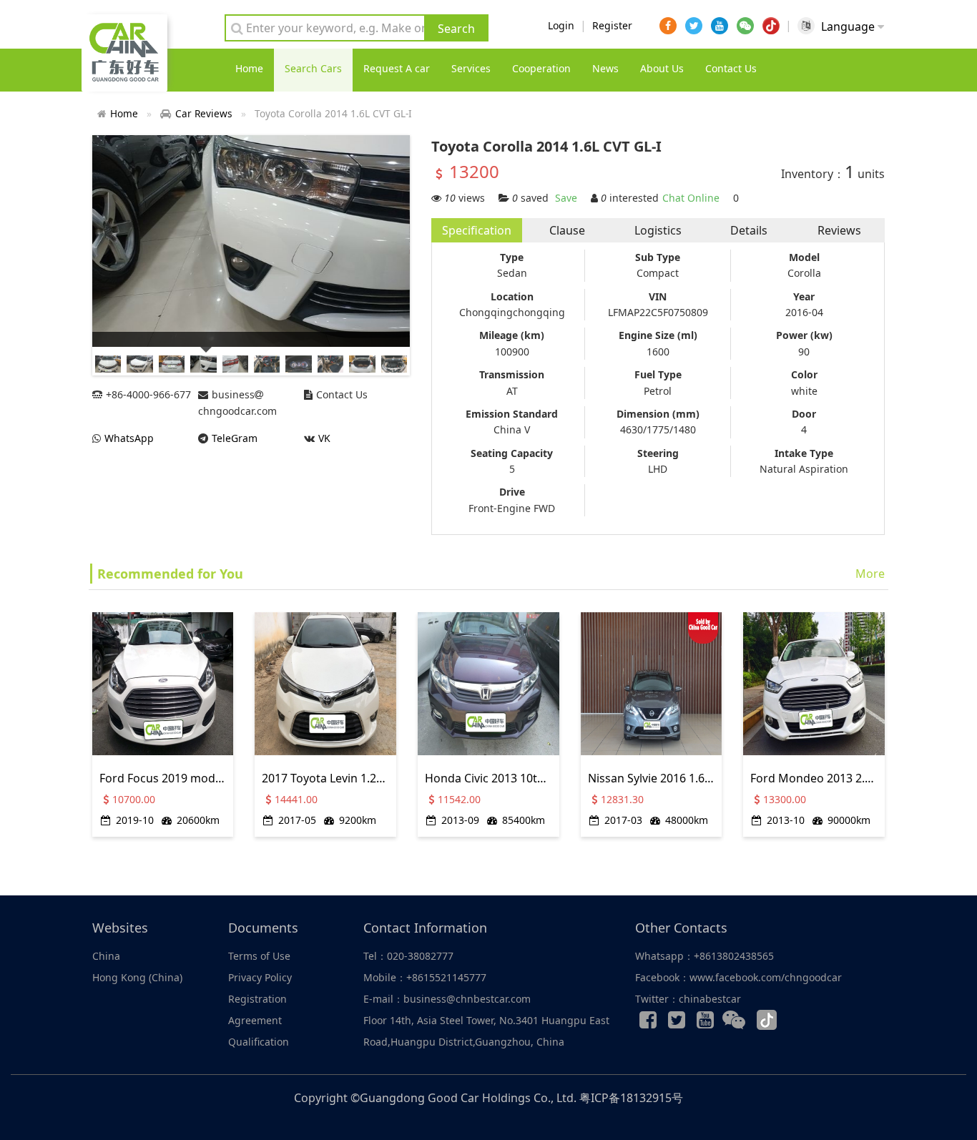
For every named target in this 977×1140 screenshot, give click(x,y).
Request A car (396, 68)
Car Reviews (203, 113)
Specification (476, 230)
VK (324, 438)
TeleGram (234, 438)
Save (566, 198)
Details (748, 230)
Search (456, 28)
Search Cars (313, 68)
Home (249, 68)
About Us (662, 68)
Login (561, 25)
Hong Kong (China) (137, 977)
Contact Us (731, 68)
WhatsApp (129, 438)
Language (849, 26)
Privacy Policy (260, 977)
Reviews (839, 230)
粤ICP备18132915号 (631, 1098)
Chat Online (691, 198)
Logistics (658, 230)
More (870, 573)
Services (471, 68)
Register (612, 25)
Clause (567, 230)
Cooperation (541, 68)
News (605, 68)
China (106, 956)
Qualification (258, 1041)
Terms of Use (259, 956)
